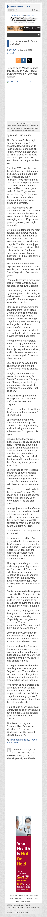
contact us (21, 910)
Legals (36, 898)
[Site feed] (16, 10)
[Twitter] (12, 10)
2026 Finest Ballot (23, 901)
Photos (18, 898)
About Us (13, 896)
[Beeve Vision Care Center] (23, 28)
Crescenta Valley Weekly (21, 905)
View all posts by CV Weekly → (22, 758)
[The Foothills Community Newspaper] (23, 18)
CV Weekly (13, 50)
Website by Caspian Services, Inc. (18, 912)
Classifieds (27, 898)
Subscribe (34, 896)
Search (36, 10)
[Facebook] (9, 10)
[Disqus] (23, 775)
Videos (10, 898)
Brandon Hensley (19, 739)
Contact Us (23, 896)
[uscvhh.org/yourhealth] (23, 854)
